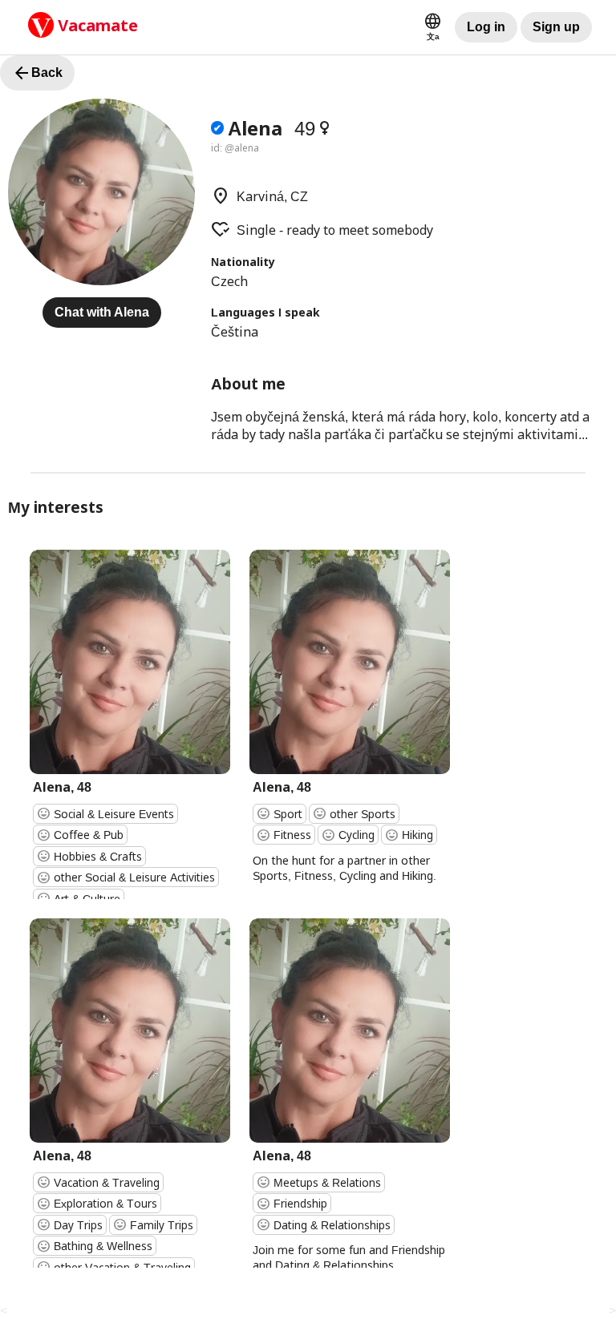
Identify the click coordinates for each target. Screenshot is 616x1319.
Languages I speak (265, 312)
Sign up (556, 27)
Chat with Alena (102, 312)
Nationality (243, 261)
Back (37, 73)
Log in (486, 27)
